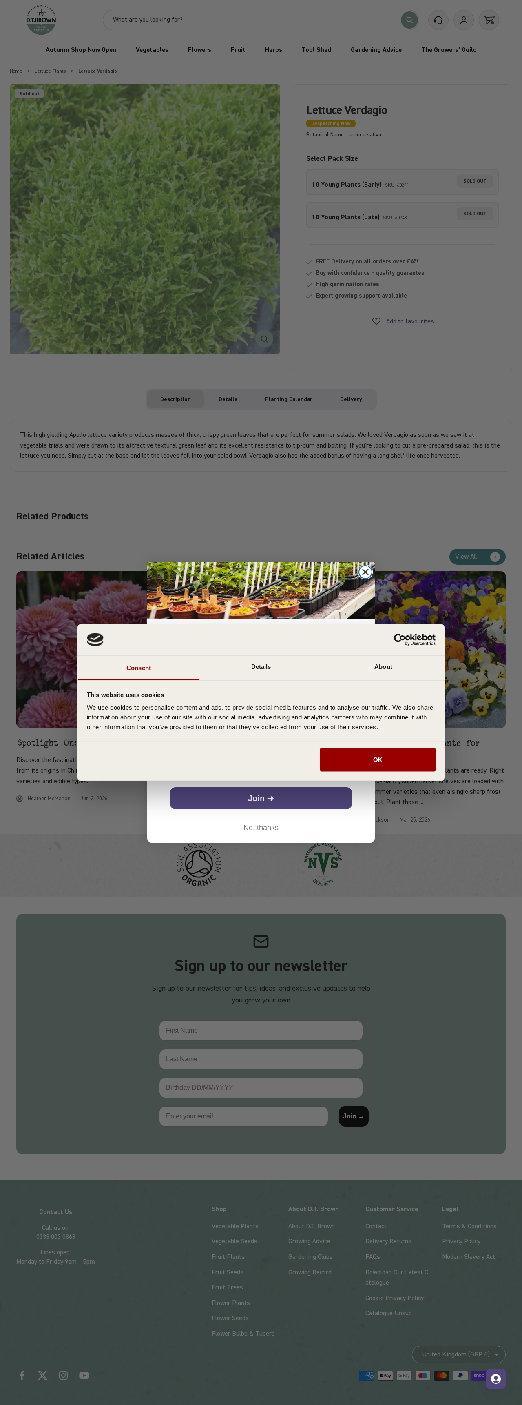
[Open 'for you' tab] (496, 1379)
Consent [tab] (138, 667)
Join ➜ (261, 798)
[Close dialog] (365, 572)
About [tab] (383, 666)
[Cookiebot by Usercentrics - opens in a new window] (400, 639)
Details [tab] (261, 666)
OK (378, 759)
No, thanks (261, 828)
